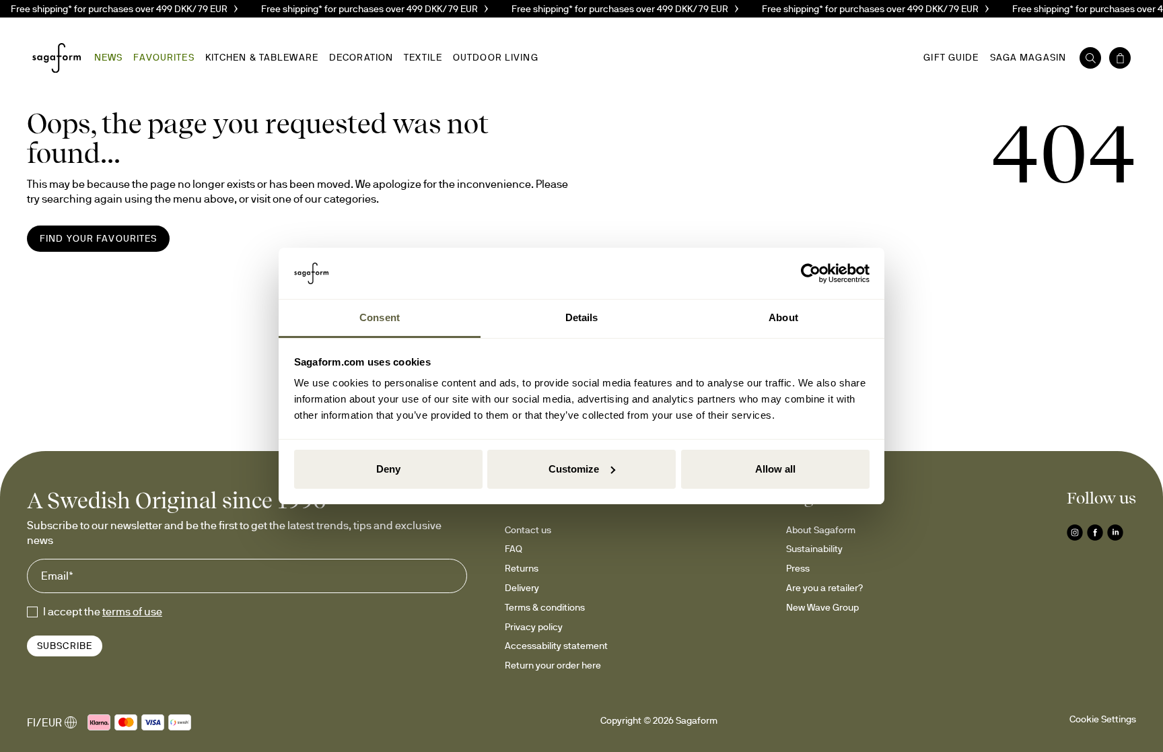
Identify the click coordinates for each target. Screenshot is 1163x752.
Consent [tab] (379, 317)
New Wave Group (822, 607)
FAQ (513, 548)
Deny (388, 469)
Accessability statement (556, 645)
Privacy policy (534, 626)
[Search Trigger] (1090, 58)
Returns (521, 568)
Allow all (775, 469)
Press (798, 568)
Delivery (522, 587)
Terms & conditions (545, 607)
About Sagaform (820, 529)
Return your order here (553, 665)
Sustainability (814, 548)
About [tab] (783, 317)
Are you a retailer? (824, 587)
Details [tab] (581, 317)
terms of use (132, 611)
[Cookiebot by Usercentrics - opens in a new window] (811, 273)
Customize (574, 469)
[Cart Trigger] (1120, 58)
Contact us (528, 529)
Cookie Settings (1102, 719)
